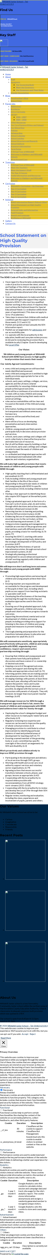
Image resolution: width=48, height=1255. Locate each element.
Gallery (8, 221)
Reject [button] (33, 1034)
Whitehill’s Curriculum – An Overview (27, 186)
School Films (16, 101)
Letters (14, 114)
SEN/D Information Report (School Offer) (29, 202)
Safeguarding (16, 133)
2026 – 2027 (21, 117)
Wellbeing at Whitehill (21, 218)
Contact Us (10, 223)
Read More (6, 1038)
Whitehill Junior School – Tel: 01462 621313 (27, 1025)
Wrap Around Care (19, 159)
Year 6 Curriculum (18, 197)
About (8, 77)
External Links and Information (24, 210)
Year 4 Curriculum (18, 191)
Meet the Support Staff (21, 170)
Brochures (15, 109)
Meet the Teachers (19, 167)
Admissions (16, 106)
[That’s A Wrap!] (25, 878)
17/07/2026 (11, 889)
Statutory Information (21, 146)
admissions (37, 329)
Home (8, 74)
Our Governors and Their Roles (30, 90)
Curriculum (10, 183)
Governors (15, 82)
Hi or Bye (8, 935)
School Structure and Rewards (24, 141)
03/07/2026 (11, 991)
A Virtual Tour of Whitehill (22, 152)
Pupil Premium (17, 213)
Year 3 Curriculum (18, 189)
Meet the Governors (25, 87)
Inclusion (9, 199)
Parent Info (10, 104)
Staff (13, 79)
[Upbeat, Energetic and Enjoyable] (25, 981)
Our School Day (17, 128)
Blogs (7, 96)
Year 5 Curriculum (18, 194)
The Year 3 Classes (19, 173)
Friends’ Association (20, 93)
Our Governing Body (25, 85)
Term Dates (16, 149)
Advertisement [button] (7, 1214)
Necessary (8, 1090)
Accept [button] (25, 1034)
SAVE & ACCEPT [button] (8, 1251)
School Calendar (18, 136)
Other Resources (18, 122)
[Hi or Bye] (25, 930)
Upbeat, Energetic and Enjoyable (16, 986)
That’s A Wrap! (10, 884)
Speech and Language (20, 215)
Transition (10, 162)
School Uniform (17, 144)
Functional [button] (5, 1107)
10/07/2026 (11, 940)
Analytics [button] (4, 1165)
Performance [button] (6, 1149)
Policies (14, 130)
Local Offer (14, 345)
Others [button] (3, 1229)
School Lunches (17, 138)
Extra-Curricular (18, 112)
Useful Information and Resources (26, 175)
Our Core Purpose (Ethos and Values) (27, 125)
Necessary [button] (5, 1087)
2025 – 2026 (21, 120)
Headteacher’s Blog (19, 98)
